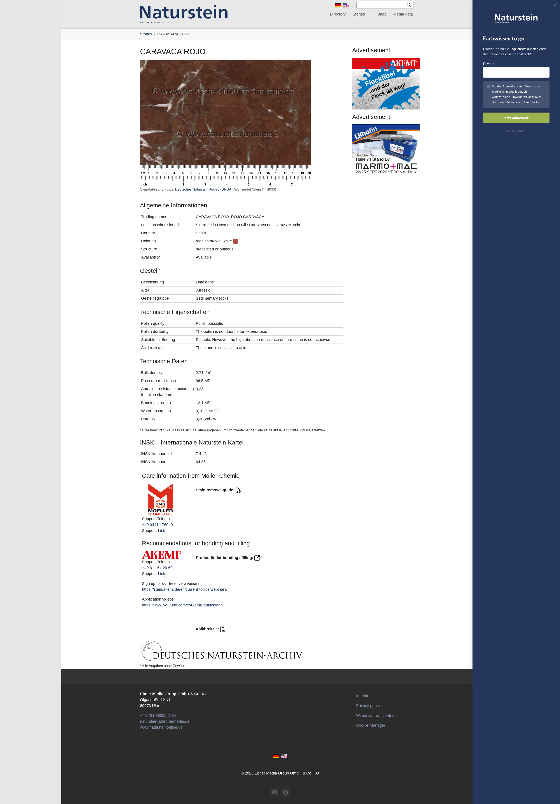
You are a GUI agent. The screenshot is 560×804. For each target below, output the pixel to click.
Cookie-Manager (370, 725)
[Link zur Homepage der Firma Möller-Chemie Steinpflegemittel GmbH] (160, 499)
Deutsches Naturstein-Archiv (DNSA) (204, 189)
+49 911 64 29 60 (157, 568)
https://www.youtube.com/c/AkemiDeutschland (182, 605)
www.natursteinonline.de (161, 727)
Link (161, 530)
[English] (346, 5)
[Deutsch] (338, 5)
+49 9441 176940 (157, 525)
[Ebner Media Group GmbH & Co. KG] (184, 14)
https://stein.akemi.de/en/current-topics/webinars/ (185, 589)
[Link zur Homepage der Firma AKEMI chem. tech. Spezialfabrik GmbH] (161, 554)
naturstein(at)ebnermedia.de (164, 721)
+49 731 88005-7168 (158, 715)
